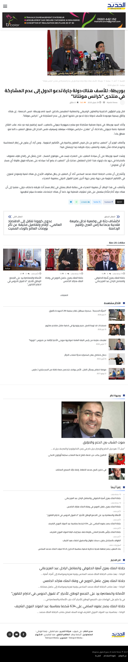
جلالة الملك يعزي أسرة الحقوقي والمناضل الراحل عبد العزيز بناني (110, 279)
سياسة (108, 80)
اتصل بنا (98, 655)
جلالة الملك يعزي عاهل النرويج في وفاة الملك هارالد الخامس (64, 279)
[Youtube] (17, 634)
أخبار (115, 80)
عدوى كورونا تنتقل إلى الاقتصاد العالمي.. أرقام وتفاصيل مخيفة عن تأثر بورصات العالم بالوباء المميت (35, 223)
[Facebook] (23, 634)
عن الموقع (123, 655)
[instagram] (10, 634)
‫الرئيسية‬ (122, 80)
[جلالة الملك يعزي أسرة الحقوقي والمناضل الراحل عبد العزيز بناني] (106, 260)
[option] (106, 266)
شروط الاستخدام (110, 655)
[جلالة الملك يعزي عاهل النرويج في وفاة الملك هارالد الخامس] (64, 260)
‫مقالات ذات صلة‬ (117, 243)
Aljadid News (112, 102)
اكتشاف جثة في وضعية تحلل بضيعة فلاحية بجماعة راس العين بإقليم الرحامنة (95, 223)
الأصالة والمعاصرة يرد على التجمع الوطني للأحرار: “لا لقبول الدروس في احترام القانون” (24, 281)
